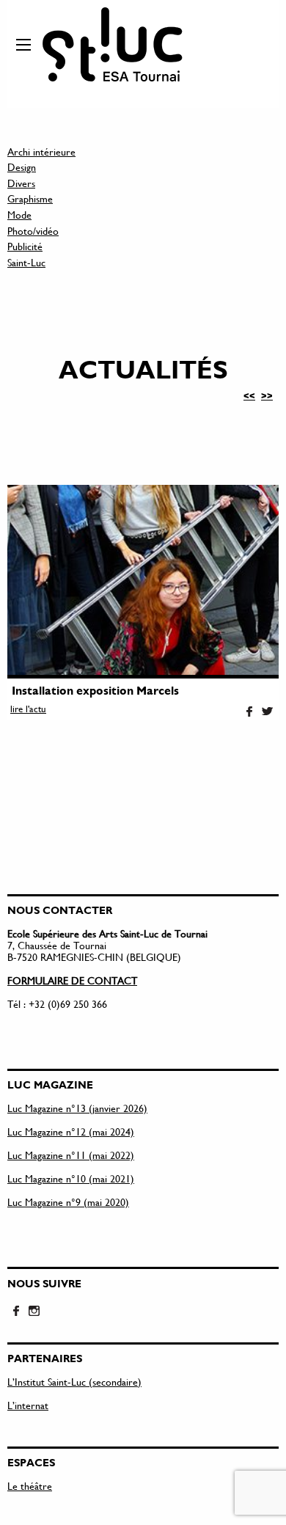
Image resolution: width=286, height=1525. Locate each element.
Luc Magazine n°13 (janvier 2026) (77, 1108)
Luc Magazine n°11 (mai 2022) (70, 1155)
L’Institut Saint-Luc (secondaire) (74, 1381)
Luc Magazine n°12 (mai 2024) (70, 1131)
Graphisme (30, 198)
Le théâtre (29, 1485)
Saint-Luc (26, 262)
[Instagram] (34, 1311)
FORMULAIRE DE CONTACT (72, 980)
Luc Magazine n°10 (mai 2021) (70, 1178)
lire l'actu (28, 708)
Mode (19, 214)
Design (21, 167)
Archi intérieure (41, 151)
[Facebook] (249, 712)
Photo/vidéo (33, 230)
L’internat (27, 1405)
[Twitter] (267, 712)
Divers (21, 183)
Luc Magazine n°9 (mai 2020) (68, 1202)
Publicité (25, 246)
